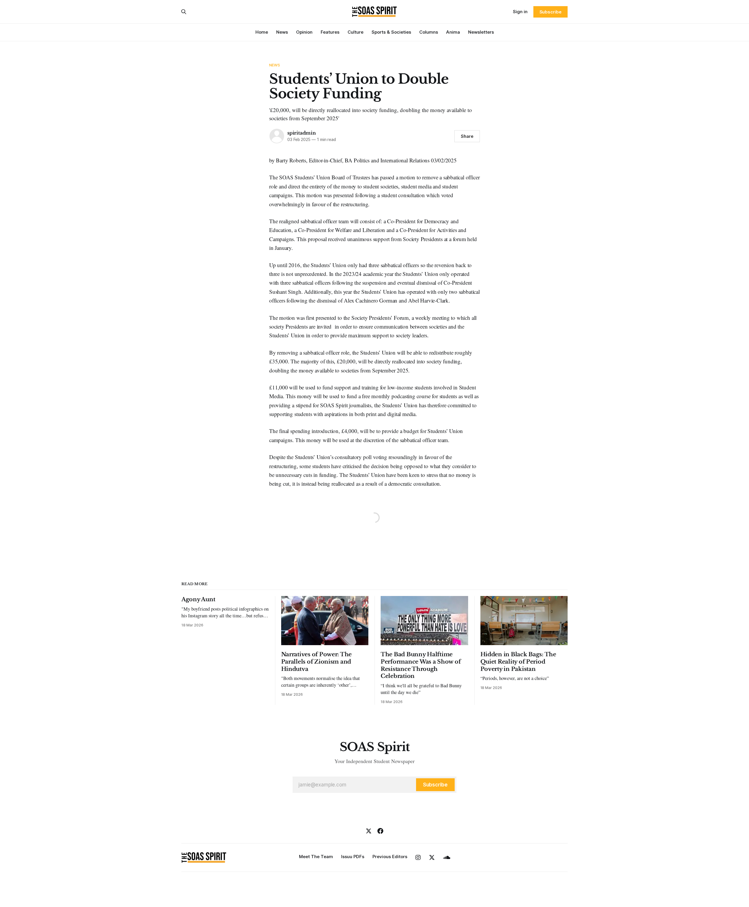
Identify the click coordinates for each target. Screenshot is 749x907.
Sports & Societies (391, 32)
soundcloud (446, 857)
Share (467, 136)
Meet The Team (316, 856)
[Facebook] (380, 831)
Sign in (520, 11)
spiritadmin (301, 133)
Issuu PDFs (352, 856)
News (282, 32)
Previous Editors (389, 856)
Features (330, 32)
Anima (453, 32)
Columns (428, 32)
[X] (369, 831)
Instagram (418, 857)
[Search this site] (184, 11)
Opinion (304, 32)
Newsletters (481, 32)
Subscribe (550, 12)
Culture (355, 32)
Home (261, 32)
